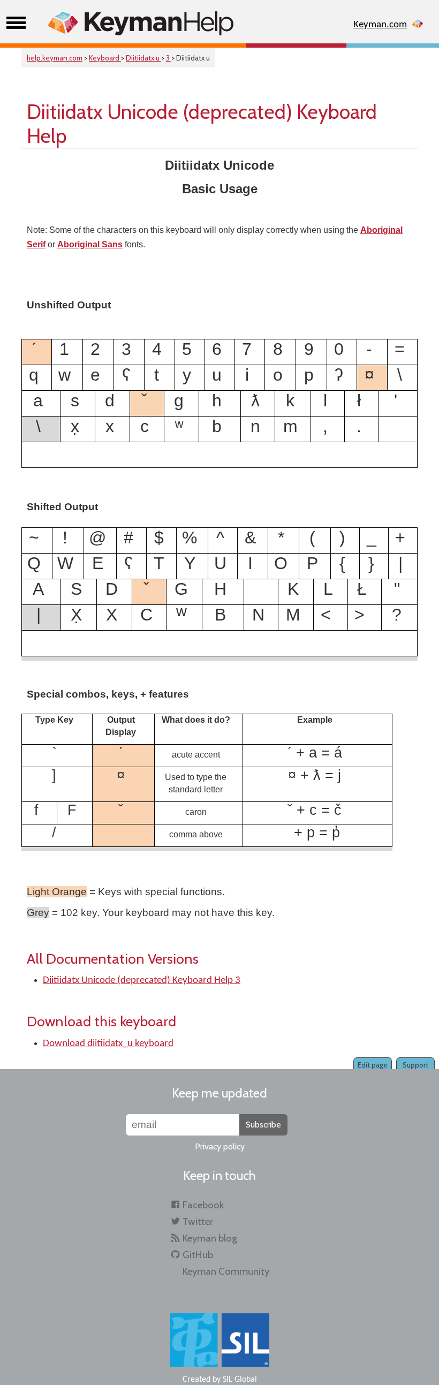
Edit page (373, 1065)
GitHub (198, 1254)
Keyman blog (210, 1238)
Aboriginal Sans (90, 244)
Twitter (198, 1221)
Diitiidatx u (143, 58)
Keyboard (105, 58)
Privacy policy (220, 1146)
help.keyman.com (54, 58)
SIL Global (240, 1379)
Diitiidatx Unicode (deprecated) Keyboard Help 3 (141, 980)
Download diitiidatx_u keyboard (108, 1044)
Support (415, 1065)
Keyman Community (226, 1271)
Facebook (203, 1205)
